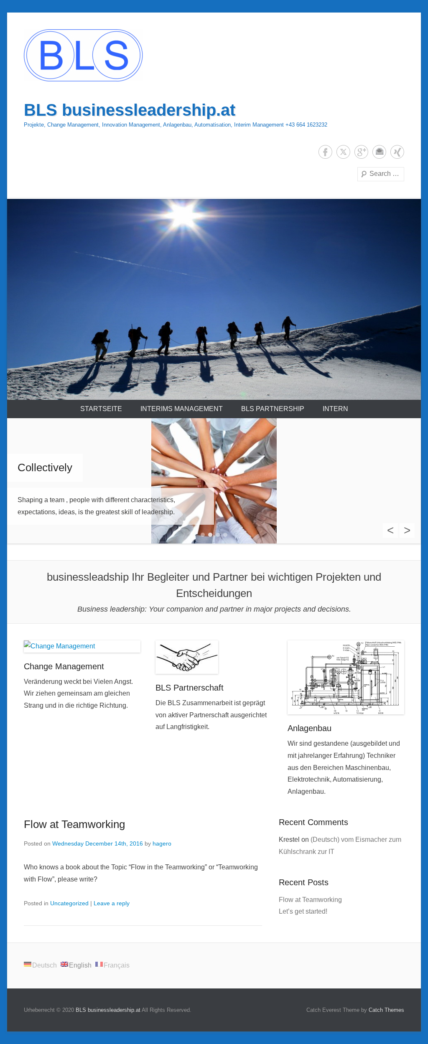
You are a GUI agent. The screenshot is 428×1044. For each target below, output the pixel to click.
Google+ (361, 152)
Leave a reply (112, 903)
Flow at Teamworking (74, 824)
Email (379, 152)
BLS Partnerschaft (189, 687)
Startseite (101, 408)
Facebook (325, 152)
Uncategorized (69, 903)
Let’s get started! (303, 911)
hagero (162, 843)
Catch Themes (386, 1010)
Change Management (64, 666)
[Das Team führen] (214, 299)
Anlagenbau (309, 728)
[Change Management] (82, 646)
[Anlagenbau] (346, 677)
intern (335, 408)
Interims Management (181, 408)
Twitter (343, 152)
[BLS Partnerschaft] (213, 657)
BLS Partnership (272, 408)
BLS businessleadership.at (129, 110)
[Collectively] (214, 481)
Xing (397, 152)
